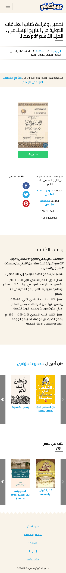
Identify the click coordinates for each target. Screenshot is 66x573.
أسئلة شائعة (33, 559)
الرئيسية (56, 51)
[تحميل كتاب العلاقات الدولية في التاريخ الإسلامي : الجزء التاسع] (33, 125)
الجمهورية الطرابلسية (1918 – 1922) (20, 495)
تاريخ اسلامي (45, 192)
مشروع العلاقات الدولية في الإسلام (23, 80)
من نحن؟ (33, 543)
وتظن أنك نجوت (20, 407)
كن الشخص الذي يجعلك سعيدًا (45, 409)
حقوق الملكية (33, 526)
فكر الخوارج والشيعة (45, 492)
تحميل (34, 154)
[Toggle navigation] (8, 6)
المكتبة (40, 51)
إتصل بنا (33, 551)
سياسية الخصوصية (33, 534)
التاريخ (49, 190)
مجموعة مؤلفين (47, 203)
